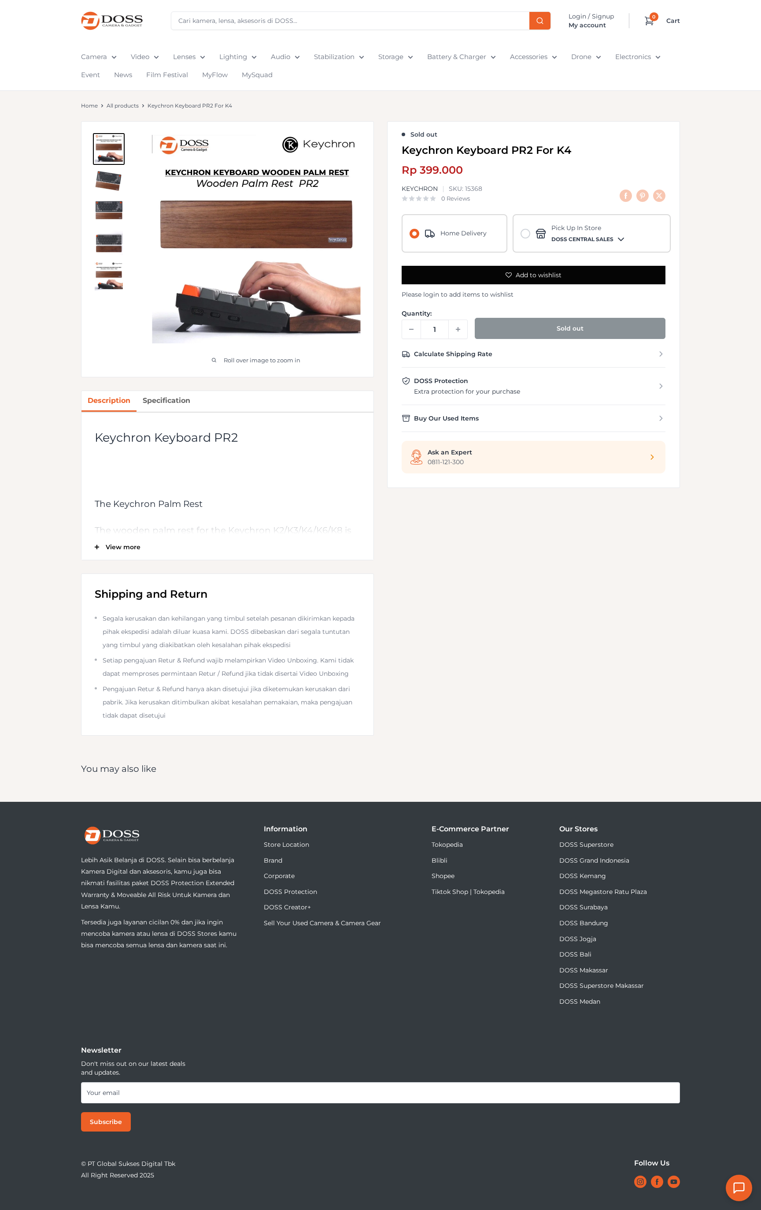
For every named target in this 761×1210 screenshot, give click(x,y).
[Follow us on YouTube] (674, 1182)
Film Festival (167, 75)
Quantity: (417, 313)
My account (587, 25)
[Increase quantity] (458, 329)
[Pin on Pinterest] (642, 195)
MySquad (257, 75)
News (123, 75)
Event (90, 75)
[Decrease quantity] (411, 329)
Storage (390, 56)
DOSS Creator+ (287, 907)
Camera (94, 56)
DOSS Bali (575, 954)
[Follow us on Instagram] (640, 1182)
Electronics (633, 56)
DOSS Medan (579, 1001)
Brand (273, 860)
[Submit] (539, 21)
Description (109, 400)
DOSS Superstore (586, 845)
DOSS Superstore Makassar (601, 986)
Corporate (279, 876)
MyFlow (215, 75)
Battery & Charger (456, 56)
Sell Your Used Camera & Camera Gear (322, 923)
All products (123, 105)
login (431, 294)
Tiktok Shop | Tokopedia (468, 892)
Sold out (570, 328)
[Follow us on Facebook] (657, 1182)
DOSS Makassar (583, 970)
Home (89, 105)
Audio (280, 56)
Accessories (528, 56)
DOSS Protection (290, 892)
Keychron (420, 189)
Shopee (443, 876)
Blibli (439, 860)
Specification (166, 400)
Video (140, 56)
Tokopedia (447, 845)
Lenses (184, 56)
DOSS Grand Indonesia (594, 860)
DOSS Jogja (577, 939)
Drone (581, 56)
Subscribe (106, 1122)
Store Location (286, 845)
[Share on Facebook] (626, 195)
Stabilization (334, 56)
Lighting (233, 56)
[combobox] (361, 20)
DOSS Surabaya (583, 907)
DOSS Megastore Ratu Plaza (603, 892)
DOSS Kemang (582, 876)
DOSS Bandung (583, 923)
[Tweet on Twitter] (659, 195)
